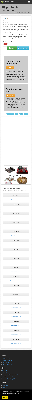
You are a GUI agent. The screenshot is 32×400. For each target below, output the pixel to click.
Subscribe (10, 95)
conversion (10, 113)
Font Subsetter (7, 364)
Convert (12, 48)
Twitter (4, 387)
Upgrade (10, 67)
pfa (17, 113)
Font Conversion (8, 373)
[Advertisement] (17, 53)
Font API (5, 371)
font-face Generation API (10, 375)
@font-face (6, 358)
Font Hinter (6, 362)
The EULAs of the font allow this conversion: (13, 43)
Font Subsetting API (9, 379)
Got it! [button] (5, 397)
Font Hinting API (8, 377)
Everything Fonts (8, 1)
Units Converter (8, 360)
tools (27, 113)
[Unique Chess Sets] (16, 175)
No (5, 44)
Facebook (5, 385)
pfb (21, 113)
